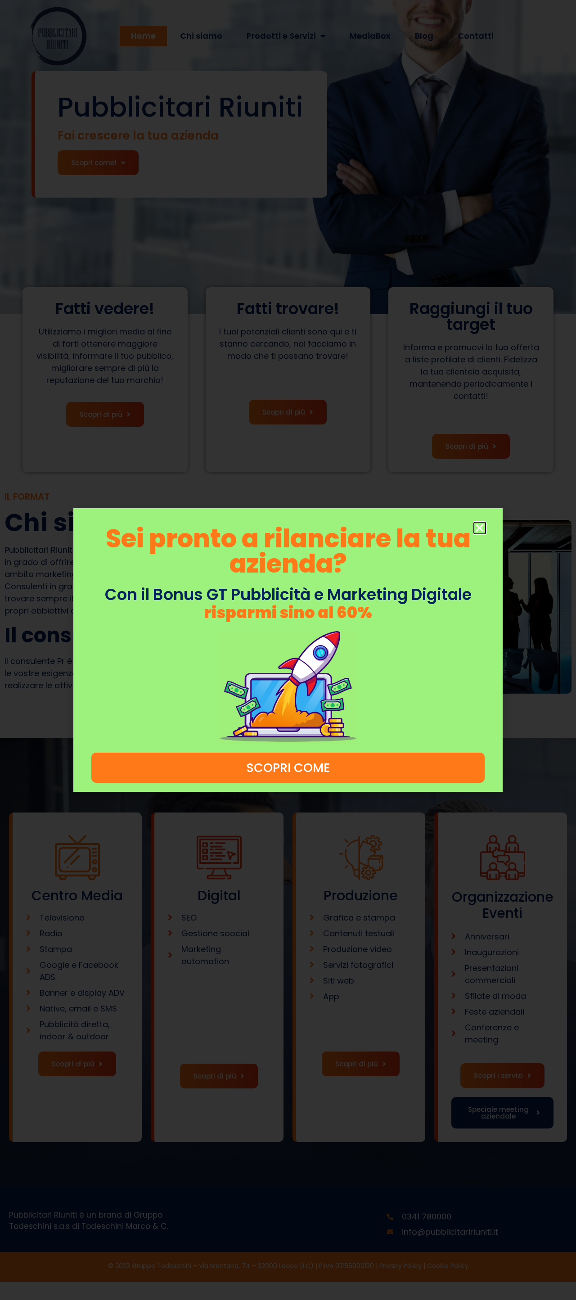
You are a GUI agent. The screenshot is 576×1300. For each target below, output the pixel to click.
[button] (479, 528)
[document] (288, 650)
